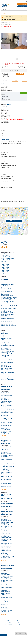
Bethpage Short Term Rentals (6, 552)
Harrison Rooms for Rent (5, 608)
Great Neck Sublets (4, 544)
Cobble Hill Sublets (4, 369)
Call (9, 104)
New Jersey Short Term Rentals (7, 503)
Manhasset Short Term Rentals (6, 547)
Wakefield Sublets (4, 473)
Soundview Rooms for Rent (6, 479)
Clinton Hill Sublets (4, 365)
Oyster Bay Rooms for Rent (6, 529)
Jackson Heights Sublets (5, 411)
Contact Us (18, 620)
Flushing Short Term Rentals (6, 431)
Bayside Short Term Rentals (6, 426)
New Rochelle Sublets (5, 577)
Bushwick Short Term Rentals (6, 355)
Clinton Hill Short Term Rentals (6, 364)
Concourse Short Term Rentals (6, 480)
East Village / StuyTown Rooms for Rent (8, 312)
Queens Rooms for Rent (5, 389)
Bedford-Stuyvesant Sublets (6, 344)
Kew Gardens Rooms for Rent (6, 425)
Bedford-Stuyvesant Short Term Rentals (8, 342)
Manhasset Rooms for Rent (6, 550)
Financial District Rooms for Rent (7, 316)
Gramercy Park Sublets (5, 319)
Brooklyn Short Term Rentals (6, 332)
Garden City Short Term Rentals (7, 522)
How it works (8, 624)
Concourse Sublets (4, 482)
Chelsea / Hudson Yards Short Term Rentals (9, 305)
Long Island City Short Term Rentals (7, 401)
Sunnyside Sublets (4, 419)
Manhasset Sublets (4, 549)
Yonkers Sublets (4, 573)
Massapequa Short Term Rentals (7, 535)
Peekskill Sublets (4, 590)
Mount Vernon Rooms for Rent (6, 587)
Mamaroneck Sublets (5, 611)
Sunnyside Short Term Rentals (6, 418)
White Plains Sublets (4, 581)
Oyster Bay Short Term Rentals (6, 526)
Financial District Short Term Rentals (7, 314)
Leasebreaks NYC (4, 261)
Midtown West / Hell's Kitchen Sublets (8, 298)
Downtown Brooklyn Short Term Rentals (8, 376)
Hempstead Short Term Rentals (6, 517)
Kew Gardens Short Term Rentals (7, 422)
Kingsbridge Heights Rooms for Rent (7, 466)
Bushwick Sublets (4, 356)
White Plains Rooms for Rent (6, 583)
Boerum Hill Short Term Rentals (6, 346)
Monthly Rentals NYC (5, 273)
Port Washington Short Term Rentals (7, 556)
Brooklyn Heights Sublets (5, 352)
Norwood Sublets (4, 460)
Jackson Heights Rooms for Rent (7, 412)
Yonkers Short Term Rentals (6, 571)
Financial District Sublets (5, 315)
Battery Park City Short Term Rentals (7, 301)
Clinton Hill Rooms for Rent (6, 366)
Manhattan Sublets (4, 279)
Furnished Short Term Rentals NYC (7, 258)
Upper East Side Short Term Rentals (7, 284)
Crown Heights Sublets (5, 373)
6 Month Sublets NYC (5, 271)
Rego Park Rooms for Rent (5, 416)
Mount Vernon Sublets (5, 586)
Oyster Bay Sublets (4, 527)
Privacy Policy (19, 628)
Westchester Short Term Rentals (7, 565)
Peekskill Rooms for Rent (5, 591)
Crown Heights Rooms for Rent (6, 375)
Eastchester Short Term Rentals (6, 601)
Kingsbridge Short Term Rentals (7, 468)
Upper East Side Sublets (5, 285)
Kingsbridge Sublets (4, 469)
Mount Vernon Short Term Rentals (7, 584)
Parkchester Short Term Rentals (7, 455)
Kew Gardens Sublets (5, 423)
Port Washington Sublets (5, 557)
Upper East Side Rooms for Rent (7, 287)
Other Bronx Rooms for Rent (6, 453)
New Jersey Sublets (5, 504)
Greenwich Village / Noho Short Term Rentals (9, 322)
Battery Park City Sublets (5, 302)
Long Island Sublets (5, 513)
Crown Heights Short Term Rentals (7, 372)
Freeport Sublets (4, 532)
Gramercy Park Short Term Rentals (7, 318)
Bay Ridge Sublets (4, 339)
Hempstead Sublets (4, 519)
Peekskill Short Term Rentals (6, 589)
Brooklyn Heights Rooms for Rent (7, 353)
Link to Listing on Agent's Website (8, 124)
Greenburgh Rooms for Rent (6, 600)
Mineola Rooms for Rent (5, 541)
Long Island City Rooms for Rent (7, 403)
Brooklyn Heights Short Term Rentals (7, 351)
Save (24, 80)
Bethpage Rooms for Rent (5, 554)
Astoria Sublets (3, 398)
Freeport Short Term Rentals (6, 530)
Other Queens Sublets (5, 394)
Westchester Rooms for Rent (6, 568)
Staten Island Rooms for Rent (7, 498)
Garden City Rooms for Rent (6, 524)
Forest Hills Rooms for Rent (6, 408)
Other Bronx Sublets (4, 452)
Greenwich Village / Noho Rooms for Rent (8, 325)
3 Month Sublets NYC (5, 267)
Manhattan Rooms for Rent (6, 281)
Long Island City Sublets (5, 402)
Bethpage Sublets (4, 553)
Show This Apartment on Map (14, 220)
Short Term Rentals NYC (5, 256)
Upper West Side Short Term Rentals (7, 292)
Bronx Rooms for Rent (5, 443)
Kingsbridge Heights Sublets (6, 465)
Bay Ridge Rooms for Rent (5, 341)
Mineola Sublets (4, 540)
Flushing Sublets (4, 432)
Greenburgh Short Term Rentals (7, 597)
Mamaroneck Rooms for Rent (6, 612)
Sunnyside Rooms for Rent (6, 420)
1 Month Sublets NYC (5, 264)
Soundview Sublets (4, 477)
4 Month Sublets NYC (5, 268)
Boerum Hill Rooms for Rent (6, 349)
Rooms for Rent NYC (4, 262)
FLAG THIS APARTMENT (6, 59)
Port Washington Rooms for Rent (7, 558)
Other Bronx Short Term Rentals (7, 451)
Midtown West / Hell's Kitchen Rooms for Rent (9, 299)
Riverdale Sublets (4, 448)
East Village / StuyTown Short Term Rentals (9, 310)
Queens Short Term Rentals (6, 386)
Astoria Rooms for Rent (5, 399)
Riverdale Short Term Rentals (6, 446)
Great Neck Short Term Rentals (6, 543)
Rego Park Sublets (4, 415)
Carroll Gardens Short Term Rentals (7, 359)
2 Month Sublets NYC (5, 265)
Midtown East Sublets (5, 290)
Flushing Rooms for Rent (5, 433)
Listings (8, 620)
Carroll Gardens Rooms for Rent (7, 362)
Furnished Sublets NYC (5, 255)
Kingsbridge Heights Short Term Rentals (8, 463)
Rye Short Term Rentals (5, 593)
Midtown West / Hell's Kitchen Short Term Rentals (10, 297)
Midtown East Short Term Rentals (7, 288)
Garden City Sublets (4, 523)
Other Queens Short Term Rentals (7, 392)
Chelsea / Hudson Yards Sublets (7, 307)
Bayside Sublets (4, 428)
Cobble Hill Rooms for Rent (6, 370)
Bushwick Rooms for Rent (5, 358)
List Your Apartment (22, 6)
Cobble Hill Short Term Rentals (6, 368)
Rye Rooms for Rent (4, 595)
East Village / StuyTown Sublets (6, 311)
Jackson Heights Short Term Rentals (7, 409)
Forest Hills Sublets (4, 406)
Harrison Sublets (4, 607)
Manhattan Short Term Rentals (7, 278)
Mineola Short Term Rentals (6, 539)
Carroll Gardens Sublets (5, 361)
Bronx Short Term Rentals (6, 440)
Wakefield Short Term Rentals (6, 472)
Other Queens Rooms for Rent (6, 395)
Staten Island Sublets (5, 496)
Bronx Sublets (3, 441)
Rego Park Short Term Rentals (6, 414)
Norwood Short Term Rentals (6, 459)
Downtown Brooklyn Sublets (6, 378)
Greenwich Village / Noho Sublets (7, 324)
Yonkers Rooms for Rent (5, 574)
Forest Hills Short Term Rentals (6, 405)
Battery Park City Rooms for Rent (7, 304)
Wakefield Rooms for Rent (5, 474)
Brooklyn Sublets (4, 333)
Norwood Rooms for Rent (5, 462)
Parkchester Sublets (4, 456)
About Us (8, 622)
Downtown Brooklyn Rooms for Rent (7, 379)
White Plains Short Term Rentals (7, 580)
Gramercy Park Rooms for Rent (6, 321)
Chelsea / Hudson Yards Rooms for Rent (8, 308)
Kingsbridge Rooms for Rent (6, 470)
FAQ (8, 626)
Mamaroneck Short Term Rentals (7, 610)
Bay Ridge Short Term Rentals (6, 338)
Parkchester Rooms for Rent (6, 457)
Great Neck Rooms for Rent (6, 546)
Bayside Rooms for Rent (5, 429)
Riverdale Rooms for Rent (5, 449)
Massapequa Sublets (5, 536)
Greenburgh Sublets (4, 598)
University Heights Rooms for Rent (7, 487)
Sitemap (18, 622)
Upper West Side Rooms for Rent (7, 295)
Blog (19, 624)
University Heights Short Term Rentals (8, 485)
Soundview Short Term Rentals (6, 476)
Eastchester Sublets (4, 603)
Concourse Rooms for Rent (6, 483)
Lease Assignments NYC (5, 259)
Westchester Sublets (5, 567)
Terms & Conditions (14, 631)
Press (18, 626)
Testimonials (8, 628)
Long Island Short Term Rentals (7, 511)
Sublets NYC (3, 253)
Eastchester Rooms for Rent (6, 604)
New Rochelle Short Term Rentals (7, 576)
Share (15, 80)
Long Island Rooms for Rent (6, 514)
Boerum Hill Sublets (4, 348)
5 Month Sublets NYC (5, 270)
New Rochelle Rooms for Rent (6, 578)
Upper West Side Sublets (5, 294)
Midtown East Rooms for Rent (6, 291)
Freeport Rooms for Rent (5, 533)
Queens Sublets (4, 387)
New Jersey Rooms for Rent (6, 506)
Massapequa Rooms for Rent (6, 537)
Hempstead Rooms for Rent (6, 520)
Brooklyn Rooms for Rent (6, 335)
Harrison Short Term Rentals (6, 606)
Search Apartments (22, 4)
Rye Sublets (3, 594)
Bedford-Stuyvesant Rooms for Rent (7, 345)
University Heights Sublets (6, 486)
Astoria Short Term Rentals (6, 397)
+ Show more (3, 327)
